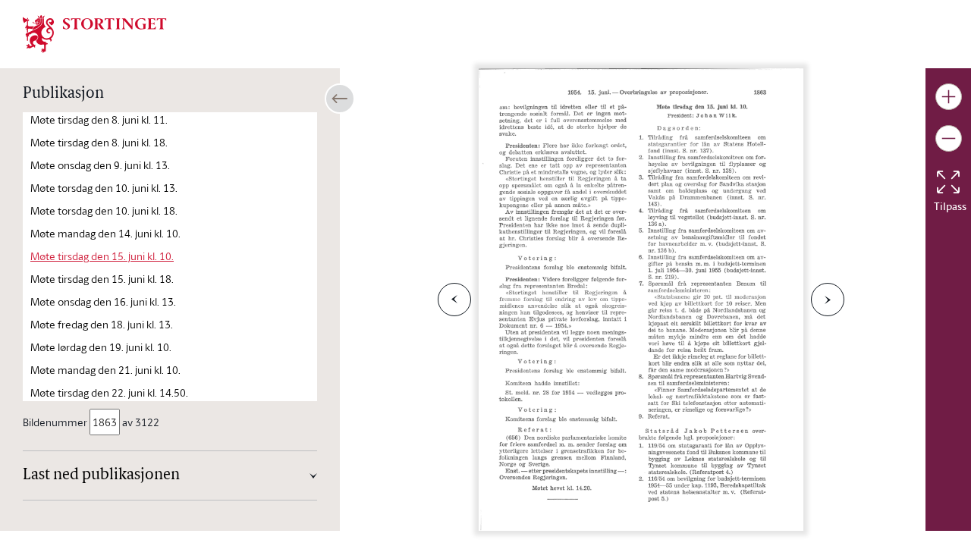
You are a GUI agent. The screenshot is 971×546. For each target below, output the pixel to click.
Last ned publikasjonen (101, 475)
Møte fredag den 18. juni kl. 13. (101, 324)
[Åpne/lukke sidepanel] (340, 98)
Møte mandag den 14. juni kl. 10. (105, 233)
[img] (95, 32)
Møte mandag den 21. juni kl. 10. (105, 369)
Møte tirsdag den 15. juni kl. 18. (102, 278)
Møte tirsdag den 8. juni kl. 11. (99, 119)
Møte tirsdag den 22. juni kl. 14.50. (109, 392)
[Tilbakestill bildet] (948, 182)
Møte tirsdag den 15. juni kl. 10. (102, 256)
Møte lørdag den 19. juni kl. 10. (100, 347)
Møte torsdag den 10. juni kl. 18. (104, 210)
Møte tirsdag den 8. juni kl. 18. (99, 142)
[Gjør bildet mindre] (948, 138)
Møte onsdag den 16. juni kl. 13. (103, 301)
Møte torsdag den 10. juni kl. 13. (104, 187)
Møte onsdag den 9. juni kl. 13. (100, 165)
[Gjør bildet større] (948, 96)
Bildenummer (55, 422)
